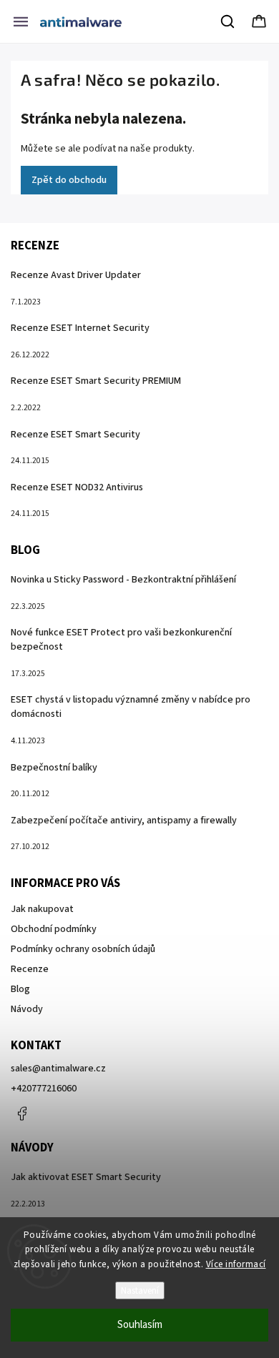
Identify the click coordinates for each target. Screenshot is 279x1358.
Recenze (30, 969)
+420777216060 (44, 1088)
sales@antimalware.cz (58, 1068)
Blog (20, 989)
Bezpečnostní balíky (54, 767)
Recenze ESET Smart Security (75, 434)
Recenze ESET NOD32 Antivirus (77, 487)
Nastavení (140, 1290)
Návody (27, 1009)
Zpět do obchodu (69, 180)
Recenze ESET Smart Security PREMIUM (96, 381)
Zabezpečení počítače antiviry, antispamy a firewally (124, 820)
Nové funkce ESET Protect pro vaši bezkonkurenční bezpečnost (121, 639)
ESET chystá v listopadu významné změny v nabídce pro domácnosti (130, 707)
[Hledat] (228, 21)
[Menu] (20, 21)
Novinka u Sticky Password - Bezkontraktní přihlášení (123, 580)
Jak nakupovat (42, 909)
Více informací (236, 1264)
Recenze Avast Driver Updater (76, 275)
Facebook (21, 1113)
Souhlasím (139, 1324)
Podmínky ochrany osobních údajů (83, 949)
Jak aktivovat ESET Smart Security (86, 1177)
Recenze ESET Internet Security (80, 328)
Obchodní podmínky (54, 929)
